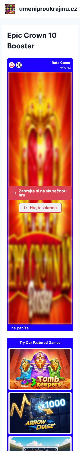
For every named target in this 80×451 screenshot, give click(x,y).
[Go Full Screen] (19, 65)
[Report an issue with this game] (12, 65)
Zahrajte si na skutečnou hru (42, 192)
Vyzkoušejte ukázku (40, 369)
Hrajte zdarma (43, 207)
